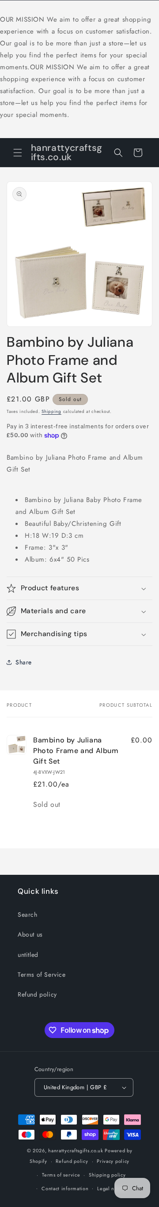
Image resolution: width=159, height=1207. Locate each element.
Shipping (51, 411)
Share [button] (23, 662)
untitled (28, 954)
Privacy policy (113, 1161)
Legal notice (111, 1188)
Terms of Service (42, 974)
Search (28, 914)
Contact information (65, 1188)
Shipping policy (107, 1174)
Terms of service (61, 1174)
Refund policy (37, 994)
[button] (17, 152)
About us (30, 934)
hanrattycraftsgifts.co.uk (75, 1150)
